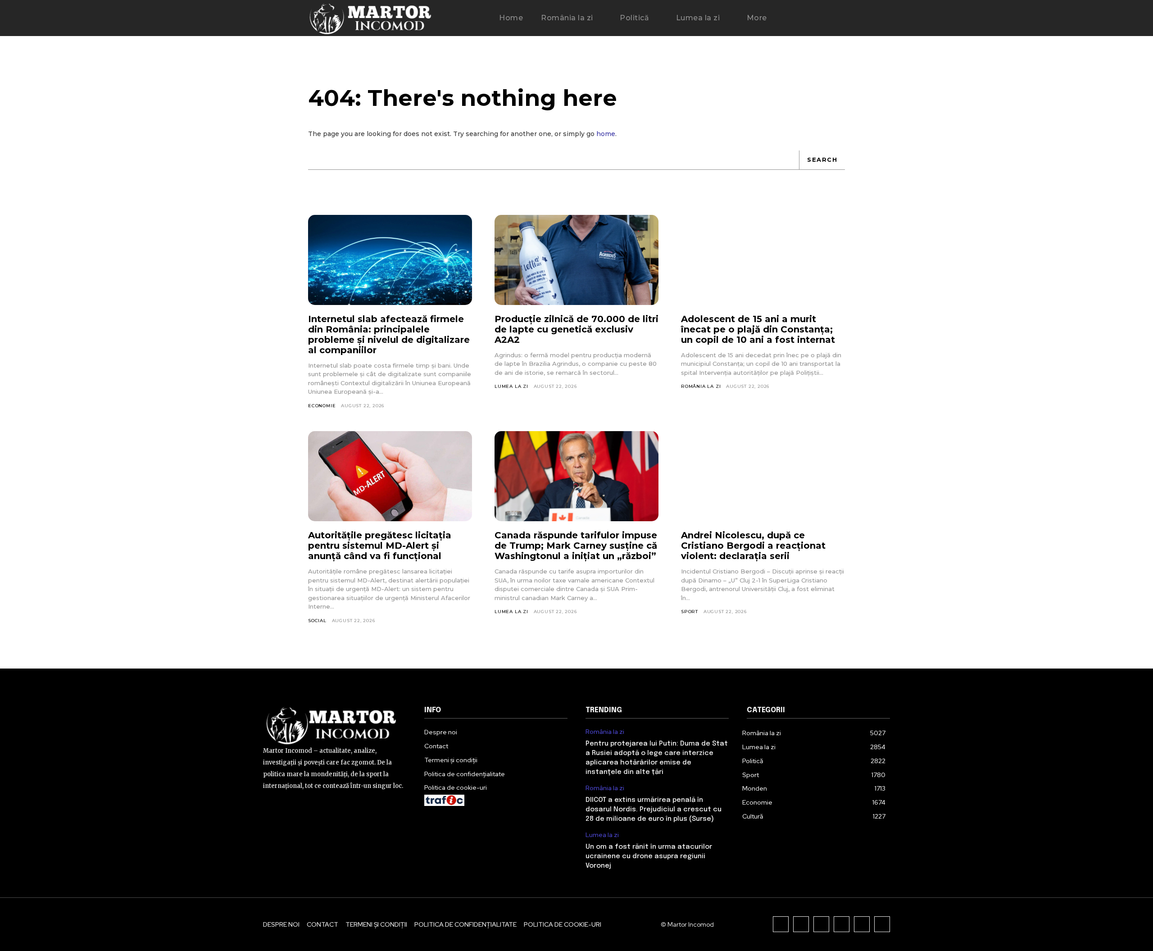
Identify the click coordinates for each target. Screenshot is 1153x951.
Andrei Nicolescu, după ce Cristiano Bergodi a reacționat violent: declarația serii (753, 545)
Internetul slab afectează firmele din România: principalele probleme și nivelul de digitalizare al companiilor (389, 334)
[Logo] (371, 18)
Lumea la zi (511, 386)
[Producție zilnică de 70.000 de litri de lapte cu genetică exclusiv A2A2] (576, 260)
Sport (689, 611)
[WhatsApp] (882, 924)
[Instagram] (801, 924)
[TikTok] (821, 924)
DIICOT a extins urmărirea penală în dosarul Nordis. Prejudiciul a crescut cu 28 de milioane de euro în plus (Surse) (654, 809)
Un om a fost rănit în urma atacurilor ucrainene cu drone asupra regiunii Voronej (649, 856)
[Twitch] (841, 924)
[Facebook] (781, 924)
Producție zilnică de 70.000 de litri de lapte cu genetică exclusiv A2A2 (576, 329)
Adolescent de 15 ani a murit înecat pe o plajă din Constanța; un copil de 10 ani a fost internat (758, 329)
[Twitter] (862, 924)
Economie (322, 406)
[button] (804, 18)
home (605, 134)
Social (317, 620)
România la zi (701, 386)
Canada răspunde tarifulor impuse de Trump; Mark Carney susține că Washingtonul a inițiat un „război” (576, 545)
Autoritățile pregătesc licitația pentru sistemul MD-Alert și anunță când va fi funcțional (379, 545)
